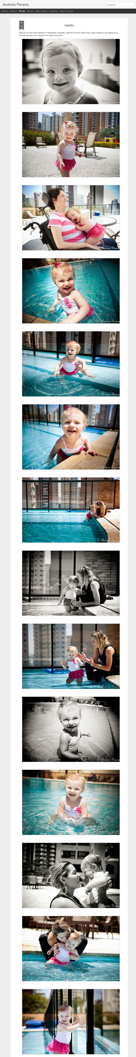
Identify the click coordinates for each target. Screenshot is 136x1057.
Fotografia (53, 11)
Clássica (4, 11)
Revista (22, 11)
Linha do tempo (66, 11)
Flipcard (13, 11)
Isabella (69, 25)
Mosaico (30, 11)
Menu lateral (41, 11)
